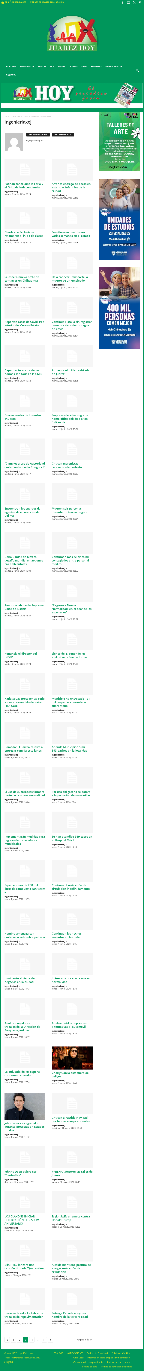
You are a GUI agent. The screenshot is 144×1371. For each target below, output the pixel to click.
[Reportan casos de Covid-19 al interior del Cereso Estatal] (24, 308)
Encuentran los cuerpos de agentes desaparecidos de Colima (22, 512)
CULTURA (11, 74)
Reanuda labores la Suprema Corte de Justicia (24, 607)
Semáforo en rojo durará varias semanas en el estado (71, 234)
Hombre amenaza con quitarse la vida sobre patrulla (24, 935)
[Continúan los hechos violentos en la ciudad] (72, 919)
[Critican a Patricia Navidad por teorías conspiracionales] (72, 1103)
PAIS (52, 66)
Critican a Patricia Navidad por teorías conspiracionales (71, 1119)
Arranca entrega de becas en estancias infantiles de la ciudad (71, 187)
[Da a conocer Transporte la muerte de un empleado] (72, 263)
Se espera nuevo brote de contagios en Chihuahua (21, 278)
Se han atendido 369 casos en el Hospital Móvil (72, 838)
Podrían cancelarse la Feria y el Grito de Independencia (23, 185)
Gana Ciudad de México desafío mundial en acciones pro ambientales (23, 560)
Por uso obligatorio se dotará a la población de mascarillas (71, 793)
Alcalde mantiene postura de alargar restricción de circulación (71, 1268)
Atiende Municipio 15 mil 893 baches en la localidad (69, 748)
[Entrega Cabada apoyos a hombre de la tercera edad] (72, 1299)
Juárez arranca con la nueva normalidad (71, 980)
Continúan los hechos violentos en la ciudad (66, 935)
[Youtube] (140, 2)
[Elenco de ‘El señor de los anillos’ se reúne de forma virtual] (72, 639)
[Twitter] (134, 2)
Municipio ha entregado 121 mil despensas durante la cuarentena (71, 702)
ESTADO (42, 66)
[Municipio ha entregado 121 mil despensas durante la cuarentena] (72, 684)
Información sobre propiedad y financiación (108, 1357)
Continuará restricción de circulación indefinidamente (71, 887)
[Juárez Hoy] (72, 33)
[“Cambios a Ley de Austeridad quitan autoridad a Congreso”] (24, 449)
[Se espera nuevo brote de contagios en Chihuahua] (24, 263)
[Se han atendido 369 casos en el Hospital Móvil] (72, 822)
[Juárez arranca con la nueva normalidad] (72, 964)
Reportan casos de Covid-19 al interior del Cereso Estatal (24, 323)
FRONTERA (25, 66)
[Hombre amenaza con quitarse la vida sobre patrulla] (24, 919)
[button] (137, 71)
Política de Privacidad (97, 1353)
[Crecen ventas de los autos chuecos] (24, 401)
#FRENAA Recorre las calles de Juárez (72, 1173)
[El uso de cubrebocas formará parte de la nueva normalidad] (24, 778)
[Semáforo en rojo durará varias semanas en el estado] (72, 218)
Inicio (6, 116)
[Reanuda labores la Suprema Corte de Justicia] (24, 591)
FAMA (84, 66)
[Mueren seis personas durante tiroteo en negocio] (72, 494)
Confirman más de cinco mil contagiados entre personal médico (70, 560)
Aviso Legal (78, 1357)
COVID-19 (58, 1353)
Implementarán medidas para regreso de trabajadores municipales (24, 840)
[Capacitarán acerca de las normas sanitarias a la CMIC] (24, 356)
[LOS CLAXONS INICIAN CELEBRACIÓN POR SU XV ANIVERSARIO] (24, 1202)
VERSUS (74, 66)
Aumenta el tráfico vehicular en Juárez (71, 372)
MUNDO (62, 66)
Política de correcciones (118, 1362)
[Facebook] (122, 2)
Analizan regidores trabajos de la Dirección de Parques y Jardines (22, 1026)
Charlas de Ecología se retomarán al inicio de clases (23, 234)
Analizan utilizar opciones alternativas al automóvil (69, 1024)
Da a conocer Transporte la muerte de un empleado (70, 278)
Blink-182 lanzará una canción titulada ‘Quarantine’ (24, 1266)
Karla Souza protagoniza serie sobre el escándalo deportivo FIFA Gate (24, 702)
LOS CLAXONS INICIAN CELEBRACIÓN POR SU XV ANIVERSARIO (21, 1219)
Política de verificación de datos (116, 1366)
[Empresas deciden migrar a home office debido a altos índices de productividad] (72, 401)
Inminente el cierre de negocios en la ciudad (19, 980)
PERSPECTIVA (112, 66)
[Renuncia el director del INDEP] (24, 639)
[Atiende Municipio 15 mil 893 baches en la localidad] (72, 733)
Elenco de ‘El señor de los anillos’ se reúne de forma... (70, 655)
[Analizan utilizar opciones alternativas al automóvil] (72, 1009)
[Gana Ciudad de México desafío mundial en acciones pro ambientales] (24, 543)
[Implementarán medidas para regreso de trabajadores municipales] (24, 822)
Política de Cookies (121, 1353)
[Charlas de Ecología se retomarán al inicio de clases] (24, 218)
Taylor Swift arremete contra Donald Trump (71, 1218)
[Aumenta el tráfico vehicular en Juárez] (72, 356)
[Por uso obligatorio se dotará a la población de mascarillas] (72, 778)
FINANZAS (96, 66)
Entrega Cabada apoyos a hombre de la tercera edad (70, 1315)
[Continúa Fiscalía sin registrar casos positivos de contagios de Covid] (72, 308)
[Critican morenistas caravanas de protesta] (72, 449)
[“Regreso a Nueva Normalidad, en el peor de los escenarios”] (72, 591)
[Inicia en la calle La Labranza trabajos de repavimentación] (24, 1299)
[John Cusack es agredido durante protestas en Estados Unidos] (24, 1106)
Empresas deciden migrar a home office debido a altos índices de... (70, 418)
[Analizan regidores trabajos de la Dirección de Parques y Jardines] (24, 1009)
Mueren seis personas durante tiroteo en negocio (70, 510)
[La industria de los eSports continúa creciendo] (24, 1057)
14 (44, 1339)
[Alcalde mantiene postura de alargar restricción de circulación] (72, 1251)
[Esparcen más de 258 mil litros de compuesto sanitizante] (24, 871)
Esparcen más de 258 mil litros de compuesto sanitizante (24, 888)
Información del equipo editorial (88, 1362)
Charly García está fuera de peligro (70, 1074)
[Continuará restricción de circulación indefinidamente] (72, 871)
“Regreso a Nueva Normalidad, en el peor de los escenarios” (72, 608)
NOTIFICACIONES (75, 1353)
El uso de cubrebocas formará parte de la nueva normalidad (24, 793)
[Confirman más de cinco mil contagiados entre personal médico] (72, 543)
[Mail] (128, 2)
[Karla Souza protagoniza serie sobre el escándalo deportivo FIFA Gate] (24, 684)
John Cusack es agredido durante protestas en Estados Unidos (24, 1126)
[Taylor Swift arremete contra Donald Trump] (72, 1202)
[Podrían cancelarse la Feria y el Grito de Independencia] (24, 169)
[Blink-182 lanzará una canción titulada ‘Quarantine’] (24, 1251)
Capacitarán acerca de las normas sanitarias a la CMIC (23, 372)
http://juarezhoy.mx (35, 140)
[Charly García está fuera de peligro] (72, 1058)
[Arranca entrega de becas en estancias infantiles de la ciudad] (72, 169)
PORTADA (11, 66)
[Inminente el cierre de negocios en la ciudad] (24, 964)
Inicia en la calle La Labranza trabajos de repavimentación (24, 1315)
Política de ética (89, 1366)
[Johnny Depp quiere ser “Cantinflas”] (24, 1157)
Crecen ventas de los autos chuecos (22, 417)
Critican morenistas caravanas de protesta (67, 465)
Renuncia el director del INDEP (20, 655)
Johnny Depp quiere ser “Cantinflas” (20, 1173)
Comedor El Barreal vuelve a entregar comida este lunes (23, 748)
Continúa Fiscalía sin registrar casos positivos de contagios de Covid (72, 325)
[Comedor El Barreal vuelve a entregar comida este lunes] (24, 733)
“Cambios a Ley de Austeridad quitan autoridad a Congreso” (24, 465)
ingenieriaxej (11, 191)
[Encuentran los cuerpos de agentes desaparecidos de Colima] (24, 494)
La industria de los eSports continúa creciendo (22, 1073)
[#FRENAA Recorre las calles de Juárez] (72, 1157)
